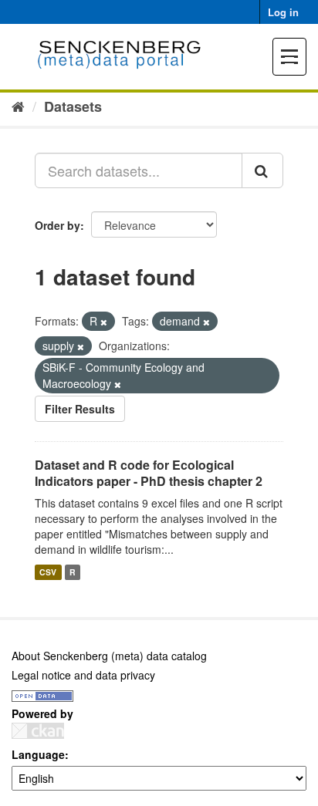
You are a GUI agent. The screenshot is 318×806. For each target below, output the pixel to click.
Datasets (73, 106)
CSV (47, 572)
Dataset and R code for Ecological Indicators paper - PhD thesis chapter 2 (148, 473)
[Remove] (103, 321)
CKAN (38, 731)
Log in (283, 12)
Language (38, 754)
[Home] (18, 106)
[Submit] (262, 170)
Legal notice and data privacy (83, 675)
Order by (57, 225)
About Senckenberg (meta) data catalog (109, 655)
